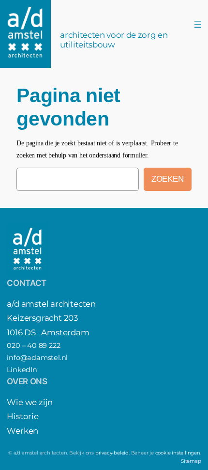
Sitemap (191, 461)
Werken (22, 431)
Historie (22, 416)
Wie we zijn (30, 402)
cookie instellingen (177, 453)
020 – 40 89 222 (33, 345)
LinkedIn (22, 369)
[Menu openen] (198, 24)
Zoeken (167, 179)
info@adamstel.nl (37, 357)
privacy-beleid (112, 453)
